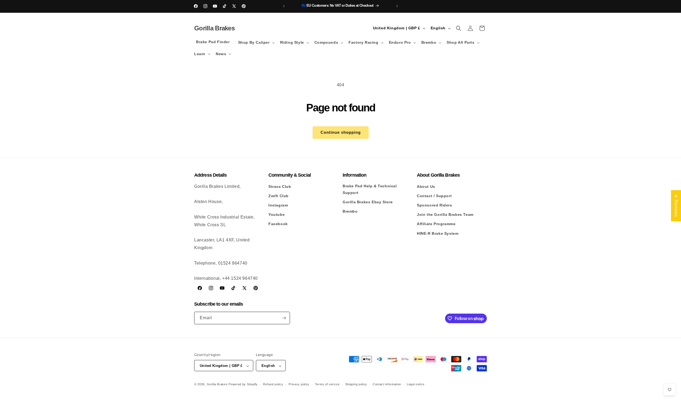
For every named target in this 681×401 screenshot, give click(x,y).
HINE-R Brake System (437, 233)
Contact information (387, 384)
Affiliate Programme (436, 224)
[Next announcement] (397, 6)
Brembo (350, 211)
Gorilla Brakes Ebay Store (368, 202)
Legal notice (415, 384)
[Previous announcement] (284, 6)
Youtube (276, 214)
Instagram (278, 205)
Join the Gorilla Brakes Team (445, 214)
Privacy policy (299, 384)
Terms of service (327, 384)
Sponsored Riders (434, 205)
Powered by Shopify (243, 384)
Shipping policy (356, 384)
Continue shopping (341, 132)
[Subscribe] (284, 318)
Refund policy (273, 384)
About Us (426, 186)
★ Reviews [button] (676, 205)
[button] (256, 42)
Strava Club (279, 186)
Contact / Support (434, 196)
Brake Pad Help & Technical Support (370, 189)
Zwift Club (278, 196)
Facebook (278, 224)
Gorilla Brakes (217, 384)
